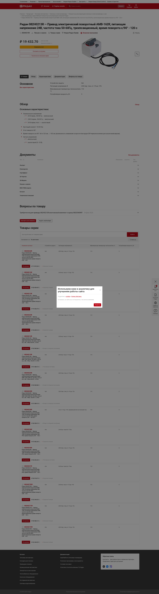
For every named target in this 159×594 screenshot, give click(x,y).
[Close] (100, 290)
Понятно (97, 305)
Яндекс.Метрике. (76, 296)
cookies (68, 296)
